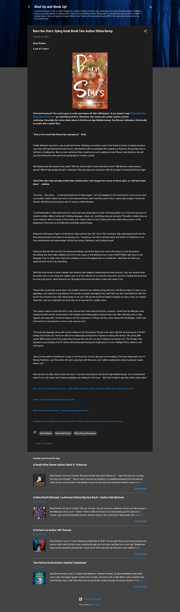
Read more (141, 488)
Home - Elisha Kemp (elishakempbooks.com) (54, 399)
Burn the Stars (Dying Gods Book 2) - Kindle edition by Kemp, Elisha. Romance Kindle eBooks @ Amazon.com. (83, 388)
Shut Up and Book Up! (50, 7)
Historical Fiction (63, 433)
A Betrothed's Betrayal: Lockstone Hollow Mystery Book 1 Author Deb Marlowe (78, 497)
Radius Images (96, 605)
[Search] (151, 7)
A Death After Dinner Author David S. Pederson (60, 464)
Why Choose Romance (85, 433)
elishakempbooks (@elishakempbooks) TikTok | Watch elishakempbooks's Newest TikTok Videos (78, 421)
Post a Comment (44, 443)
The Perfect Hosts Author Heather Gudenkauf (59, 562)
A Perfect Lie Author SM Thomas (52, 530)
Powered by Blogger (91, 599)
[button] (145, 31)
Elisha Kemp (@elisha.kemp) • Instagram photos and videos (60, 410)
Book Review (46, 433)
